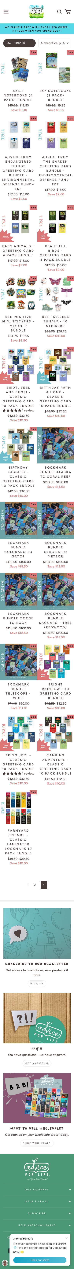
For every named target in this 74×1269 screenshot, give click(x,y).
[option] (37, 29)
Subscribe (37, 1213)
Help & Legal (37, 1201)
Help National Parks (37, 1225)
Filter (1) (19, 43)
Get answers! (37, 1063)
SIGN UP (37, 983)
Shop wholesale (37, 1143)
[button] (12, 410)
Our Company (37, 1189)
